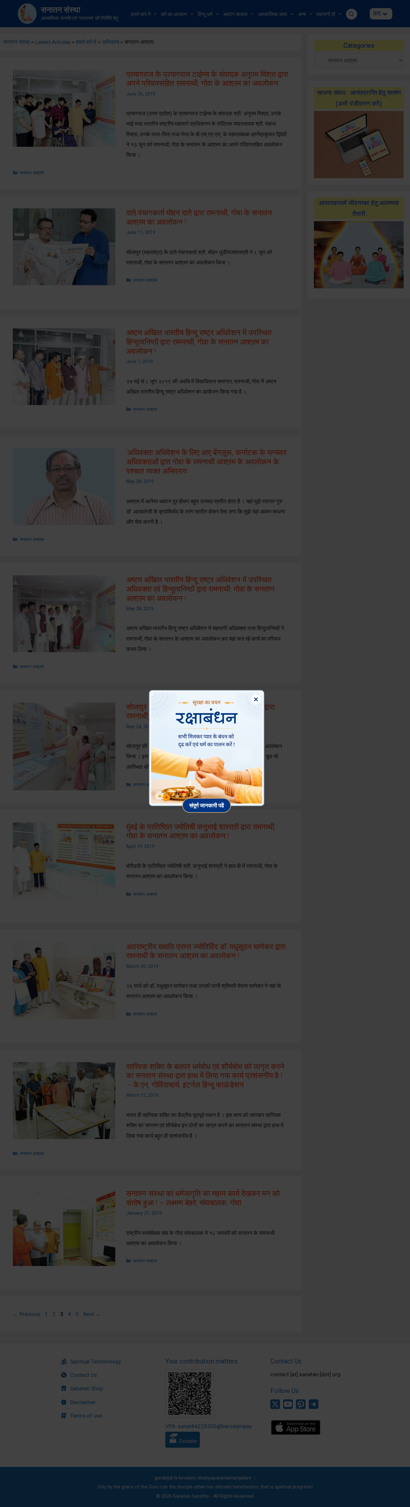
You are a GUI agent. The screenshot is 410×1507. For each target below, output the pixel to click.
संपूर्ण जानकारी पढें (206, 805)
